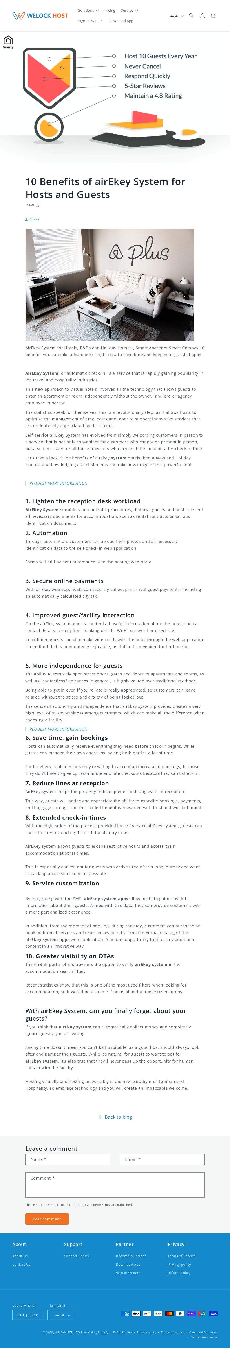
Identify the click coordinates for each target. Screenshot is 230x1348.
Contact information (203, 1332)
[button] (88, 10)
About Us (20, 1256)
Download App (128, 1264)
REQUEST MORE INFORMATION (58, 483)
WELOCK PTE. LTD (67, 1332)
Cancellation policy (204, 1337)
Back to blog (118, 1117)
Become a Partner (131, 1256)
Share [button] (34, 219)
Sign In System (128, 1272)
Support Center (77, 1256)
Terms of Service (182, 1256)
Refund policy (122, 1332)
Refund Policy (179, 1272)
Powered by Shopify (94, 1332)
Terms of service (173, 1332)
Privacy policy (179, 1264)
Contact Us (21, 1264)
